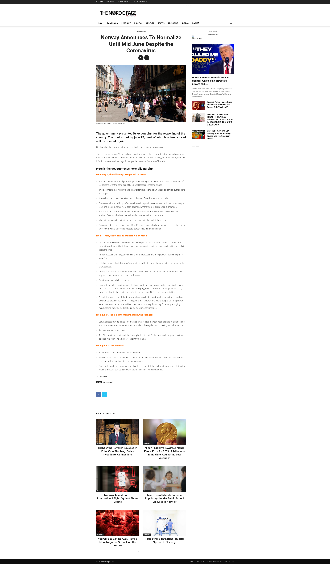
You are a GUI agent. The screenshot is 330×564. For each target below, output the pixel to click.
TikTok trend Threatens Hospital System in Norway (164, 540)
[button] (231, 23)
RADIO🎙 (195, 23)
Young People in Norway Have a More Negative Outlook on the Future (117, 542)
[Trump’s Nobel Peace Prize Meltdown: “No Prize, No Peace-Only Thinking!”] (198, 105)
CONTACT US (110, 2)
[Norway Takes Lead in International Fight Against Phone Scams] (117, 479)
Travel (161, 23)
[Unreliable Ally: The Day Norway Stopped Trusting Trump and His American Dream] (198, 134)
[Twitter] (146, 57)
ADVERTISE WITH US (123, 2)
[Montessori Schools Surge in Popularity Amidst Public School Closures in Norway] (164, 479)
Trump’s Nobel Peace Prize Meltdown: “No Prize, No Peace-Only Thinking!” (219, 104)
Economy (126, 23)
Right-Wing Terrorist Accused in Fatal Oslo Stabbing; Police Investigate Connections (117, 451)
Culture (150, 23)
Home (101, 23)
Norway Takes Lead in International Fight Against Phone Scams (117, 498)
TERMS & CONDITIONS (139, 2)
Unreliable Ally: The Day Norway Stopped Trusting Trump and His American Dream (218, 135)
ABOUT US (99, 2)
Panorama (112, 23)
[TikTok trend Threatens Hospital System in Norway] (164, 523)
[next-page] (142, 551)
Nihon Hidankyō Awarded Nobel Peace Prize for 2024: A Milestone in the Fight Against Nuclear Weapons (164, 452)
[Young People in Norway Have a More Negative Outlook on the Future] (117, 523)
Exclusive (173, 23)
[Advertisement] (187, 13)
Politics (138, 23)
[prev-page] (138, 551)
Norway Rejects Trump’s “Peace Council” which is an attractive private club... (210, 81)
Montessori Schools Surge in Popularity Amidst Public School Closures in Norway (164, 498)
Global (185, 23)
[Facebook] (140, 57)
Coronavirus (107, 382)
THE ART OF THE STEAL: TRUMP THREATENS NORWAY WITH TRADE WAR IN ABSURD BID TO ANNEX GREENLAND (220, 119)
